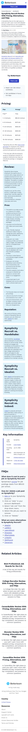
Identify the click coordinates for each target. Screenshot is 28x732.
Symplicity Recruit (6, 56)
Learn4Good (9, 530)
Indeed (6, 411)
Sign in (7, 496)
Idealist (10, 376)
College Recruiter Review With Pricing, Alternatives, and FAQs (14, 583)
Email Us (4, 717)
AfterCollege (9, 535)
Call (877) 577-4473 (7, 715)
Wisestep (8, 533)
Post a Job (14, 6)
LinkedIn (7, 538)
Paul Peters (6, 30)
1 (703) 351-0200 (18, 460)
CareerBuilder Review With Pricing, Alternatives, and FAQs (14, 608)
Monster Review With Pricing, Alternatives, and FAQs (14, 634)
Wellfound (8, 540)
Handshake (17, 339)
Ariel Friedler (17, 444)
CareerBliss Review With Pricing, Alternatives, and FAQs (14, 659)
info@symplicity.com (19, 457)
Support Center (6, 712)
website (10, 318)
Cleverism (8, 542)
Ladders (7, 528)
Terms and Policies (7, 723)
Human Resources (6, 11)
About (3, 709)
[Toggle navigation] (26, 2)
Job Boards (16, 11)
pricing (14, 482)
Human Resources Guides (9, 720)
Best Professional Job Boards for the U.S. (14, 565)
